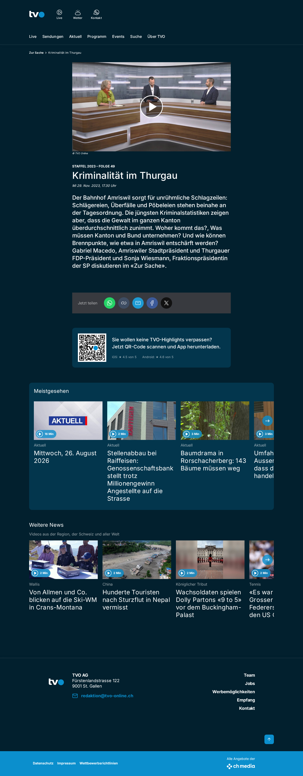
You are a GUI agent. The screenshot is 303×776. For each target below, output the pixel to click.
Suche (136, 36)
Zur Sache (36, 52)
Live (33, 36)
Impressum (66, 763)
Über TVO (156, 36)
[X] (166, 303)
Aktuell (75, 36)
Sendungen (52, 36)
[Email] (138, 303)
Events (118, 36)
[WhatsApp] (109, 303)
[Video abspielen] (151, 106)
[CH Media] (241, 765)
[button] (123, 303)
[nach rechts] (267, 421)
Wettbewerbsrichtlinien (99, 763)
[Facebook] (152, 303)
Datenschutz (43, 763)
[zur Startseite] (37, 14)
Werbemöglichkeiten (233, 691)
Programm (96, 36)
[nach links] (35, 421)
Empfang (246, 699)
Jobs (250, 683)
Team (249, 675)
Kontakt (247, 708)
